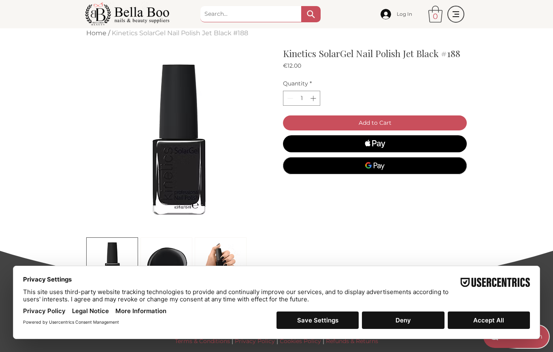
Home (96, 33)
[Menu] (455, 14)
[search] (311, 14)
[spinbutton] (301, 98)
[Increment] (314, 98)
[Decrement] (289, 98)
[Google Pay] (375, 165)
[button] (435, 14)
